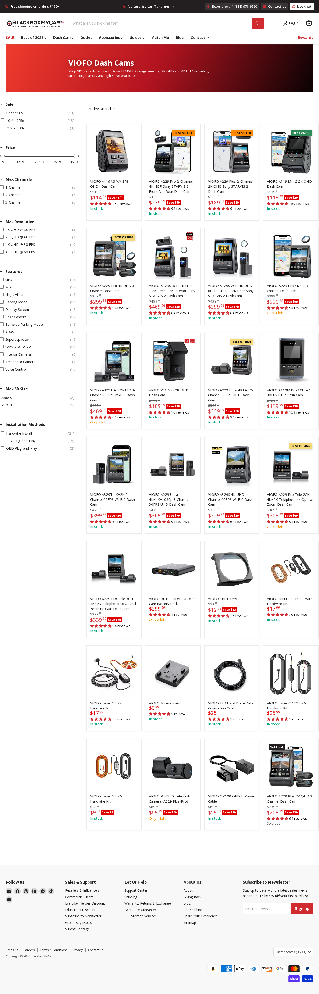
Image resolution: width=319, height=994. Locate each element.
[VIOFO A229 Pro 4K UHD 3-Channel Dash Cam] (114, 255)
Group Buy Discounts (81, 922)
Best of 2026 (32, 37)
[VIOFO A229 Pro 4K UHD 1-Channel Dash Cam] (291, 255)
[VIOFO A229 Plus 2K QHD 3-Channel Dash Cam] (291, 766)
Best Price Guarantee (140, 910)
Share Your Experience (200, 916)
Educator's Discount (80, 910)
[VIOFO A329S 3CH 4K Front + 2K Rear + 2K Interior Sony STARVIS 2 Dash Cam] (173, 255)
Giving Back (192, 897)
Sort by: (98, 108)
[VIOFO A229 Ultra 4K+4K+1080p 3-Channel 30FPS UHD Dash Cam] (173, 464)
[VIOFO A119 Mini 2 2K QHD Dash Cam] (291, 151)
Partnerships (193, 910)
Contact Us (95, 950)
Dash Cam (62, 37)
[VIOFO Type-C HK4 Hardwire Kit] (114, 673)
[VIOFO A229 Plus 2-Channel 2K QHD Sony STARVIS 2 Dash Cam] (232, 151)
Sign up (302, 908)
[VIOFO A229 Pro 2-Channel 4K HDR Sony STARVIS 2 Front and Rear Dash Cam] (173, 151)
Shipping (130, 897)
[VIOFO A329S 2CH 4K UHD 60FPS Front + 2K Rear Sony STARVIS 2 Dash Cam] (232, 255)
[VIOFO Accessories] (173, 673)
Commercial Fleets (79, 897)
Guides (136, 37)
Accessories (110, 37)
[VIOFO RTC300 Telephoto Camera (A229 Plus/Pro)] (173, 766)
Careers (29, 950)
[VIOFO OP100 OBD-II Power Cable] (232, 766)
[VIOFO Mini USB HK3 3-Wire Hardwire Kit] (291, 569)
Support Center (135, 890)
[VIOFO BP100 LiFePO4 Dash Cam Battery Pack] (173, 569)
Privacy (78, 950)
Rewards (305, 37)
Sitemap (190, 922)
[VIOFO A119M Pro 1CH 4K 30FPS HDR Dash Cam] (291, 360)
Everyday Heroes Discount (85, 903)
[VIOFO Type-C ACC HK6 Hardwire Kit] (291, 673)
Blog (180, 37)
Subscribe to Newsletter (83, 916)
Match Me (160, 37)
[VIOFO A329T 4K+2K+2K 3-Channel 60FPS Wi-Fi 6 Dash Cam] (114, 360)
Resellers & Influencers (82, 890)
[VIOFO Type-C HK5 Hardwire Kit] (114, 766)
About (188, 890)
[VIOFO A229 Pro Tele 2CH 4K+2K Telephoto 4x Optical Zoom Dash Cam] (291, 464)
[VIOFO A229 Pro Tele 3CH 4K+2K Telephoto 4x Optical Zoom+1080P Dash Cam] (114, 569)
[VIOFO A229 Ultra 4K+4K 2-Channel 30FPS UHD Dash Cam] (232, 360)
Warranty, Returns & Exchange (147, 903)
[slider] (2, 156)
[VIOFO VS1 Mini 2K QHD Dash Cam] (173, 360)
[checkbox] (39, 113)
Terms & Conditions (53, 950)
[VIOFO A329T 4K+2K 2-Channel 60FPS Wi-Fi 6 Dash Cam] (114, 464)
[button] (277, 818)
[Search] (258, 23)
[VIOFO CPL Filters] (232, 569)
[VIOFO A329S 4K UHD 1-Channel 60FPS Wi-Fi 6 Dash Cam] (232, 464)
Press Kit (12, 950)
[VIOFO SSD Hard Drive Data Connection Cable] (232, 673)
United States (291, 952)
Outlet (86, 37)
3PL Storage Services (140, 916)
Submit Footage (77, 929)
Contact (198, 37)
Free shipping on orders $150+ (35, 6)
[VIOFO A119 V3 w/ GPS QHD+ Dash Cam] (114, 151)
